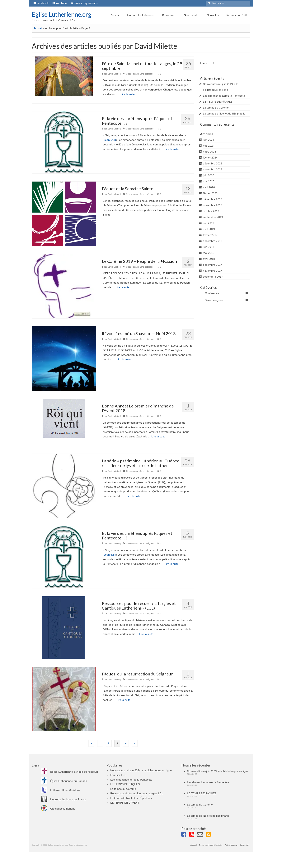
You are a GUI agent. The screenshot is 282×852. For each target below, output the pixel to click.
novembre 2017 (212, 270)
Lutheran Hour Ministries (65, 790)
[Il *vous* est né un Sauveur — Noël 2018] (64, 358)
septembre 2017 (213, 276)
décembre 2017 (212, 264)
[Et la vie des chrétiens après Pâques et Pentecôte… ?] (64, 142)
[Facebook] (185, 834)
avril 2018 (209, 258)
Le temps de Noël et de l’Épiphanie (224, 113)
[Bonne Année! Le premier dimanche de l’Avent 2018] (64, 418)
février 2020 (210, 193)
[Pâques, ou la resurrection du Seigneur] (64, 698)
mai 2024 (208, 145)
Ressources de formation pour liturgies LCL (136, 793)
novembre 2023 (212, 169)
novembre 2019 (212, 205)
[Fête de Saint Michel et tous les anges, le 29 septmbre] (64, 76)
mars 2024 (209, 151)
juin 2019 (208, 223)
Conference (212, 293)
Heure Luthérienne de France (68, 799)
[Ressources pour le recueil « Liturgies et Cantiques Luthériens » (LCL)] (64, 627)
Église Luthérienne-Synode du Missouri (74, 771)
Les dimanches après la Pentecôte (224, 95)
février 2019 (210, 234)
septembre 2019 (213, 217)
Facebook (207, 63)
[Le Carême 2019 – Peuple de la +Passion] (64, 286)
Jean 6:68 (110, 139)
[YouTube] (193, 834)
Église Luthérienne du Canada (68, 780)
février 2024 (210, 157)
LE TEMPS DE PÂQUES (217, 101)
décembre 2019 (212, 199)
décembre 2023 (212, 163)
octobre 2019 (211, 211)
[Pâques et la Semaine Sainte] (64, 213)
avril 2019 (209, 229)
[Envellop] (201, 834)
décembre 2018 (212, 240)
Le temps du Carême (216, 107)
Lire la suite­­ (128, 94)
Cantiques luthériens (62, 808)
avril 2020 (209, 187)
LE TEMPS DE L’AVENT (124, 802)
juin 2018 (208, 246)
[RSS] (210, 834)
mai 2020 (208, 181)
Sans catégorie (146, 74)
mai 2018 (208, 252)
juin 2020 (208, 175)
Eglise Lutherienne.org (61, 14)
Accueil (38, 28)
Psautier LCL (118, 775)
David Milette (114, 74)
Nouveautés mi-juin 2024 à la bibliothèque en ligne (141, 770)
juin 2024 (208, 139)
